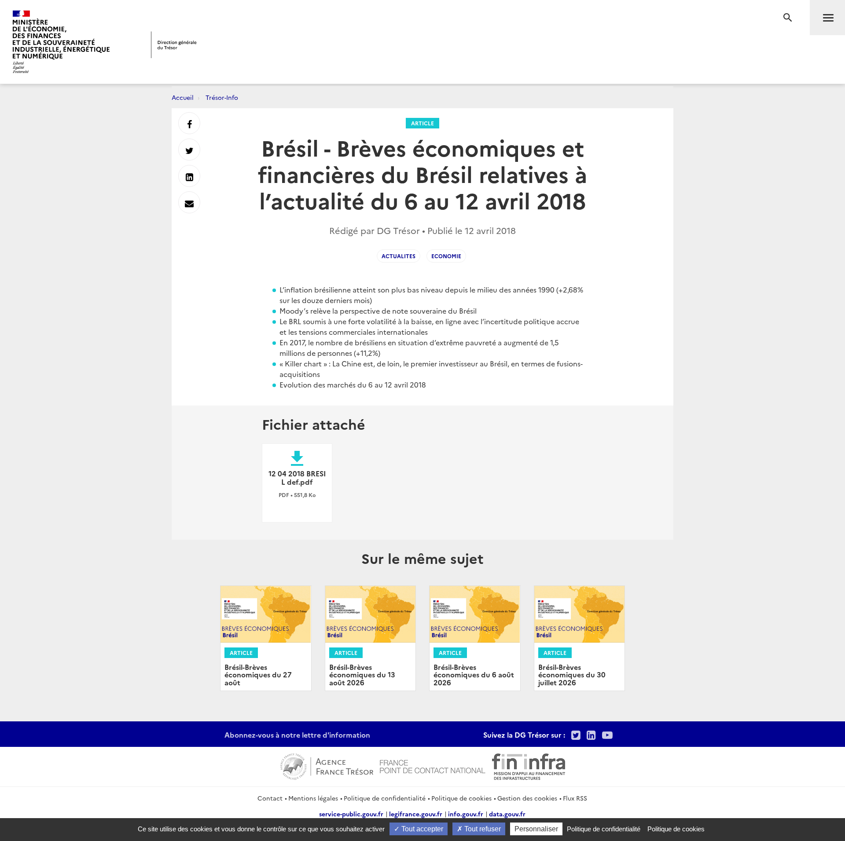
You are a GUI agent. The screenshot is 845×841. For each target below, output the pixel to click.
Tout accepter (421, 829)
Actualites (398, 256)
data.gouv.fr (507, 813)
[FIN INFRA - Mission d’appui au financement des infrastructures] (528, 765)
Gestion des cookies (527, 797)
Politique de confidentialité (385, 797)
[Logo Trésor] (174, 45)
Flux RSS (575, 797)
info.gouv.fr (465, 813)
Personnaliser (536, 829)
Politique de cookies (461, 797)
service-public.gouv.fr (351, 813)
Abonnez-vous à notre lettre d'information (297, 734)
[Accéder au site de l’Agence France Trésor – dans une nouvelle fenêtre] (326, 765)
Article (422, 123)
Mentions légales (313, 797)
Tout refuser (482, 829)
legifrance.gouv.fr (415, 813)
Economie (446, 256)
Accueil (183, 97)
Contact (270, 797)
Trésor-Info (222, 97)
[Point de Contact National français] (432, 765)
